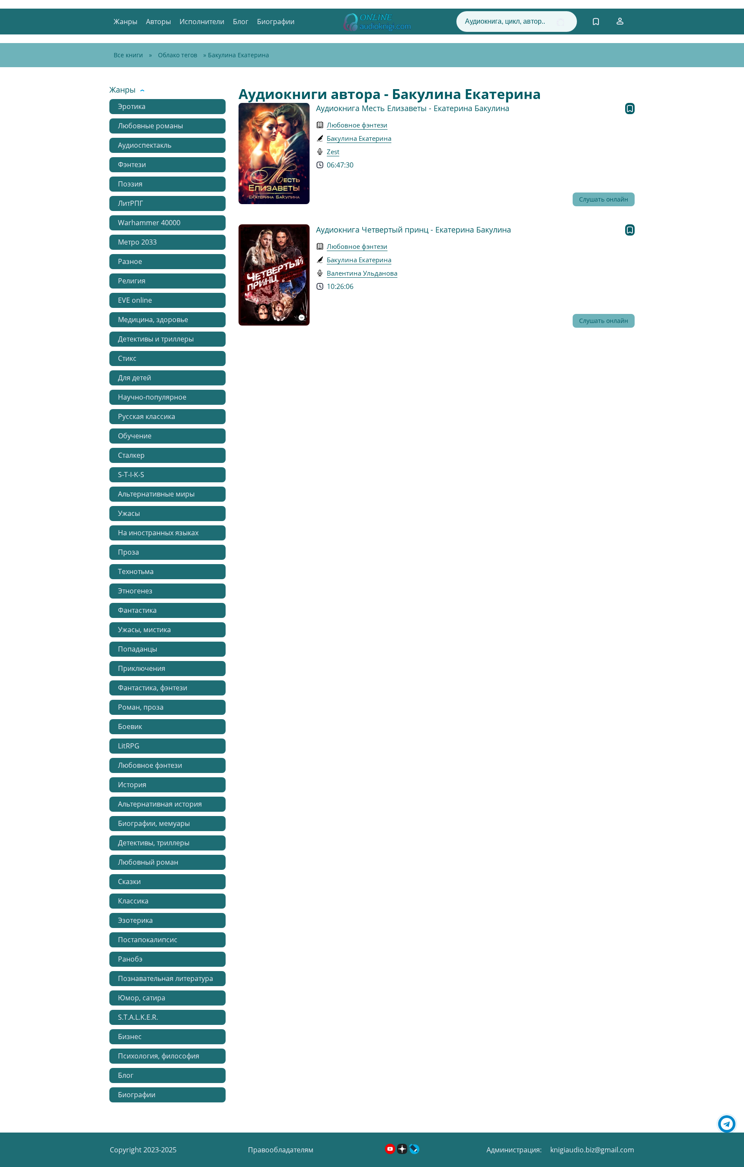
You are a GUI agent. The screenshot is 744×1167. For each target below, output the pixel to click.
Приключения (141, 668)
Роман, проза (141, 707)
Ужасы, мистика (144, 629)
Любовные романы (150, 125)
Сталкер (131, 455)
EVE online (135, 300)
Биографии (275, 21)
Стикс (127, 358)
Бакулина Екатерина (359, 138)
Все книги (128, 55)
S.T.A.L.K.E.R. (138, 1017)
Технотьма (136, 571)
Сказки (129, 881)
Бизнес (130, 1036)
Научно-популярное (152, 397)
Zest (333, 151)
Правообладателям (280, 1150)
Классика (133, 901)
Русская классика (146, 416)
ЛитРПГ (130, 203)
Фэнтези (132, 164)
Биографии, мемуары (154, 823)
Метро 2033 (137, 242)
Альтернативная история (160, 804)
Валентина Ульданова (362, 273)
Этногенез (135, 591)
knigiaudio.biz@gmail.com (592, 1150)
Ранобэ (130, 959)
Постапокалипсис (147, 939)
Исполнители (202, 21)
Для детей (134, 377)
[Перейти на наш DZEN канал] (403, 1151)
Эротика (132, 106)
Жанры (125, 21)
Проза (128, 552)
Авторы (158, 21)
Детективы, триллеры (153, 842)
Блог (240, 21)
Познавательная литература (165, 978)
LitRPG (129, 746)
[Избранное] (596, 21)
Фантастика (137, 610)
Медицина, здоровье (153, 319)
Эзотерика (135, 920)
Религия (132, 281)
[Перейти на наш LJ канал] (414, 1151)
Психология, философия (158, 1056)
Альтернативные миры (156, 494)
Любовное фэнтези (150, 765)
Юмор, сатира (141, 998)
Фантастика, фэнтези (152, 687)
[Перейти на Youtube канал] (391, 1151)
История (132, 784)
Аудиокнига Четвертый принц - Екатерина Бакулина (413, 229)
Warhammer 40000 (149, 222)
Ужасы (129, 513)
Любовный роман (148, 862)
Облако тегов (177, 55)
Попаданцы (137, 649)
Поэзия (130, 184)
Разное (130, 261)
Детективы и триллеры (156, 339)
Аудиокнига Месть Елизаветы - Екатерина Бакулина (412, 108)
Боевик (130, 726)
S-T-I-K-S (131, 474)
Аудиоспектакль (144, 145)
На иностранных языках (158, 532)
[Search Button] (560, 22)
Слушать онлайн (603, 199)
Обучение (135, 436)
